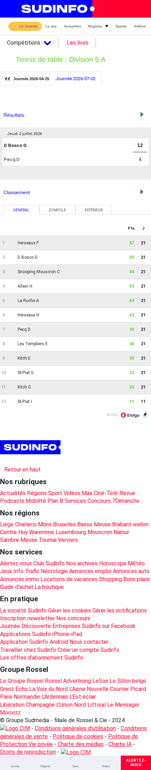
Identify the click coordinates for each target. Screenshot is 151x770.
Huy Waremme (36, 532)
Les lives (77, 42)
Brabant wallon (130, 524)
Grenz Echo (14, 689)
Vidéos (72, 493)
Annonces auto (131, 571)
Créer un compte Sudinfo (88, 650)
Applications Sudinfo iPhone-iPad (41, 634)
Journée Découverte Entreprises (40, 626)
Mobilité (36, 501)
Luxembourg (70, 532)
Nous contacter (89, 642)
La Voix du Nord (48, 689)
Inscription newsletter (27, 618)
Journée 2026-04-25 (31, 79)
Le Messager (123, 704)
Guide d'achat (16, 587)
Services (75, 501)
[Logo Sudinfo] (56, 9)
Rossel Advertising (68, 681)
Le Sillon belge (128, 681)
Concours (99, 501)
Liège (7, 524)
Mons (45, 524)
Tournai (48, 540)
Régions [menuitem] (95, 26)
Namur (121, 532)
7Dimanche (125, 501)
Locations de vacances (69, 579)
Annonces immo (19, 579)
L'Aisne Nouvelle (89, 689)
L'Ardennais (54, 696)
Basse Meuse (94, 524)
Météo (136, 563)
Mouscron (99, 532)
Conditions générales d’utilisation (75, 728)
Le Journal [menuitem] (28, 26)
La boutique (49, 587)
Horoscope (112, 563)
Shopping (110, 579)
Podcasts (12, 501)
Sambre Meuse (18, 540)
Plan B (55, 501)
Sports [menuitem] (121, 26)
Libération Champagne (27, 704)
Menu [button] (11, 9)
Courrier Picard (128, 689)
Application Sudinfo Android (34, 642)
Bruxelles (64, 524)
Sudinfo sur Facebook (109, 626)
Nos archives (82, 563)
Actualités (13, 493)
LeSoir (100, 681)
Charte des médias (81, 744)
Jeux (6, 571)
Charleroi (26, 524)
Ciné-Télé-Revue (114, 493)
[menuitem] (15, 763)
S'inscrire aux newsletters (38, 460)
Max (87, 493)
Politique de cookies (78, 736)
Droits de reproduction (28, 752)
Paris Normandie (20, 696)
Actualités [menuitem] (72, 26)
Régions (37, 493)
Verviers (68, 540)
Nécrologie (54, 571)
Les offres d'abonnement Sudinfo (41, 657)
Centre (8, 532)
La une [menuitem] (51, 26)
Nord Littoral (90, 704)
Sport (55, 493)
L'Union (64, 704)
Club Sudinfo (49, 563)
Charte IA (120, 744)
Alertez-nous (16, 563)
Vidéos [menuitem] (140, 26)
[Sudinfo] (31, 447)
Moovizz (10, 712)
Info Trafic (26, 571)
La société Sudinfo (23, 610)
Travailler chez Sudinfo (28, 650)
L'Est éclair (83, 696)
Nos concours (73, 618)
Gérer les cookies (69, 610)
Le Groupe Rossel (22, 681)
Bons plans (136, 579)
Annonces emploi (90, 571)
